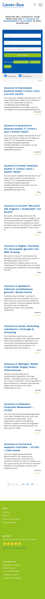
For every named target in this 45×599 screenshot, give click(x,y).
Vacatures (6, 512)
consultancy (35, 62)
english (7, 66)
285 (32, 484)
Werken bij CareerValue (10, 519)
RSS (40, 80)
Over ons (5, 515)
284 (27, 484)
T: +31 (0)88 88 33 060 (10, 571)
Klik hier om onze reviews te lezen (14, 548)
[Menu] (39, 5)
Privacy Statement (9, 522)
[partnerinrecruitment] (18, 5)
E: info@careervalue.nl (10, 575)
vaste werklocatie (21, 62)
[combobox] (22, 49)
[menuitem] (33, 5)
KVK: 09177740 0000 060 (11, 578)
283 (23, 484)
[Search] (33, 5)
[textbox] (22, 49)
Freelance (11, 76)
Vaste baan (26, 76)
